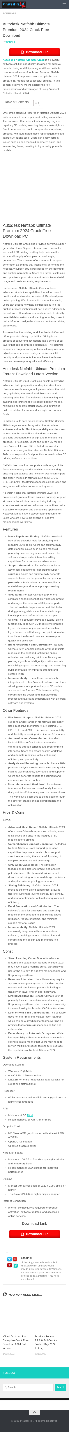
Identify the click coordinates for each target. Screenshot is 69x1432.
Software (9, 13)
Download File (37, 52)
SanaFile (11, 42)
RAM (30, 1115)
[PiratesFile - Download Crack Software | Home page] (18, 4)
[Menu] (64, 4)
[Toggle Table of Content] (35, 103)
